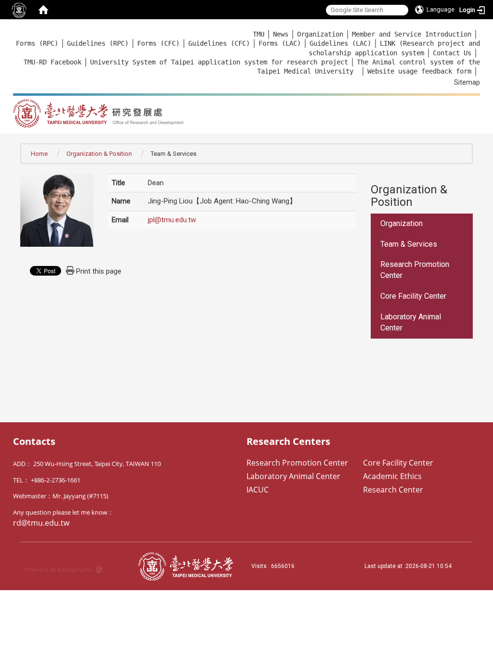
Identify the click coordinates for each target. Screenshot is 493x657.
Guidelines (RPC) (98, 43)
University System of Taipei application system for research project (219, 62)
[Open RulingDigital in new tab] (76, 566)
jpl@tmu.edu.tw (172, 219)
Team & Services (408, 244)
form (461, 71)
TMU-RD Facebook (52, 62)
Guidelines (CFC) (219, 43)
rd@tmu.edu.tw (41, 523)
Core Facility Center (413, 296)
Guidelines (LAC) (340, 43)
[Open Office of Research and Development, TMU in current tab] (192, 110)
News (280, 34)
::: (8, 34)
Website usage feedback (409, 71)
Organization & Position (99, 153)
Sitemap (467, 82)
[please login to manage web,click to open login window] (19, 9)
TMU (258, 34)
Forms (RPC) (37, 43)
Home (39, 153)
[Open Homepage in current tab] (43, 9)
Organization (320, 34)
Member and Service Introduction (411, 34)
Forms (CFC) (158, 43)
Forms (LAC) (280, 43)
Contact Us (452, 53)
